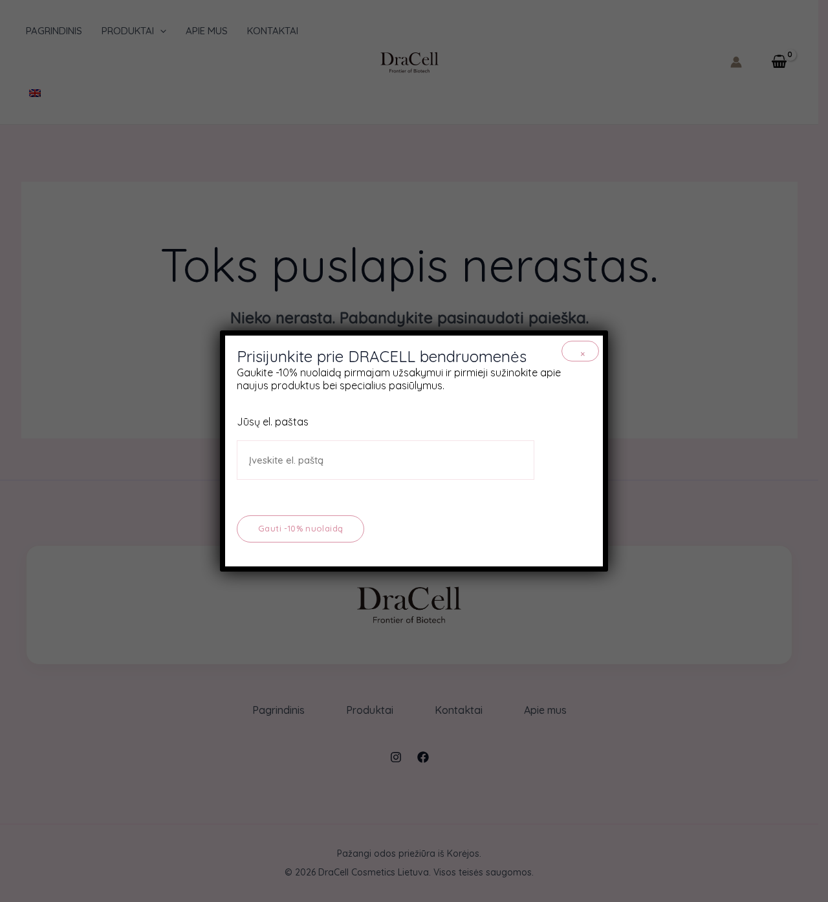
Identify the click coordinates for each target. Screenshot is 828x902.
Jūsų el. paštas (273, 421)
